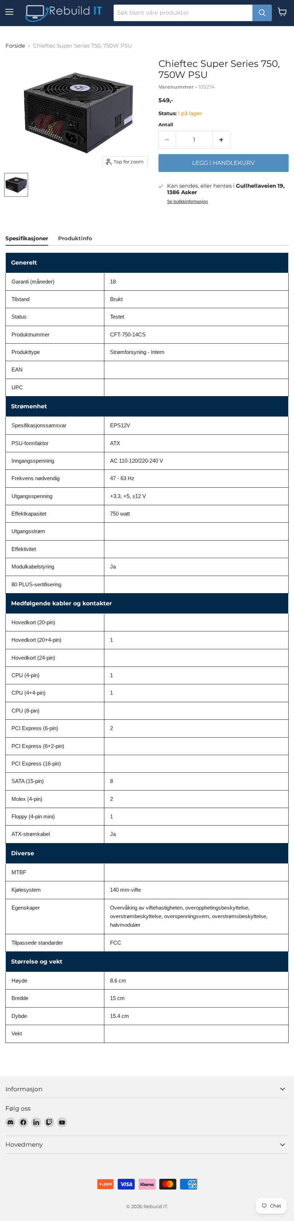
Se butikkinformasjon (187, 201)
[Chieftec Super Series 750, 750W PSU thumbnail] (16, 184)
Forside (15, 46)
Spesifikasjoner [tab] (26, 238)
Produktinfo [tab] (75, 238)
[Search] (262, 13)
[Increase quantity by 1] (221, 140)
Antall (165, 124)
